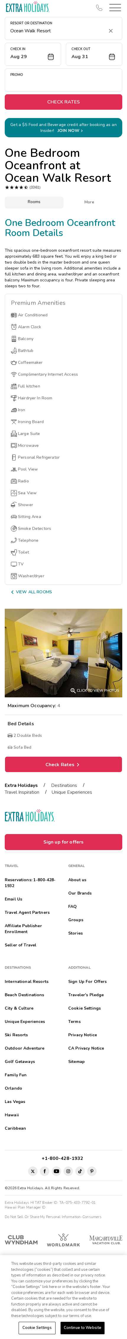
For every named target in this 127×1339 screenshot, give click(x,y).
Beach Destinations (24, 995)
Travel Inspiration (22, 792)
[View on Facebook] (44, 1171)
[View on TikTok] (80, 1171)
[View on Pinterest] (92, 1171)
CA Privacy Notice (86, 1048)
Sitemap (76, 1061)
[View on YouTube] (56, 1171)
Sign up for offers (63, 842)
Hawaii (12, 1115)
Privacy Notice (82, 1035)
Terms (74, 1021)
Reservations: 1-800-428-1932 (30, 883)
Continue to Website (82, 1327)
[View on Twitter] (33, 1171)
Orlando (13, 1088)
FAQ (72, 906)
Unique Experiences (71, 792)
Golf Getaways (20, 1061)
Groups (75, 920)
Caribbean (15, 1128)
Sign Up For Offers (87, 981)
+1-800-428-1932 (64, 1158)
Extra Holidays (21, 785)
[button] (114, 7)
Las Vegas (15, 1101)
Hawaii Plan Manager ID (25, 1207)
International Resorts (26, 981)
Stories (75, 933)
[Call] (99, 8)
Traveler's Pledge (86, 995)
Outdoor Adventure (24, 1048)
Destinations (64, 785)
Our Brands (80, 893)
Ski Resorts (16, 1035)
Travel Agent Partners (27, 912)
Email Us (13, 899)
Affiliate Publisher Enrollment (23, 929)
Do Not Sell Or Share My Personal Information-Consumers (53, 1216)
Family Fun (16, 1075)
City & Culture (19, 1008)
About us (77, 880)
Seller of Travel (20, 945)
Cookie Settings (37, 1327)
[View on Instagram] (68, 1171)
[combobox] (57, 31)
